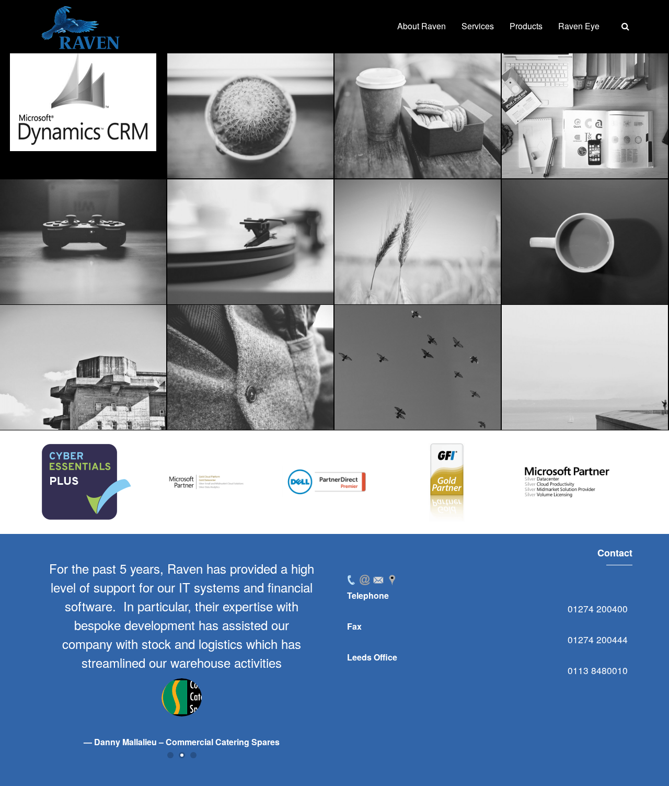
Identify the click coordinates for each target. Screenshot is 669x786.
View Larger (53, 109)
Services (478, 26)
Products (526, 26)
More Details (112, 109)
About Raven (421, 26)
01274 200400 (598, 608)
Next (618, 482)
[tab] (351, 580)
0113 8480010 (598, 670)
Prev (50, 482)
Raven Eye (578, 26)
